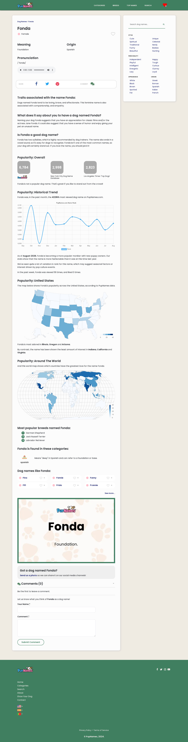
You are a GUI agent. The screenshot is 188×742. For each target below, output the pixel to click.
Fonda (31, 21)
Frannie (94, 485)
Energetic (134, 68)
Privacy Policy (85, 730)
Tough (155, 62)
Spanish (155, 86)
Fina (25, 477)
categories (99, 5)
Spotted (133, 89)
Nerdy (154, 44)
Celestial (156, 41)
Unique (155, 38)
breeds (116, 5)
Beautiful (134, 51)
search (148, 5)
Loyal (154, 71)
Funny (132, 48)
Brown (132, 86)
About (20, 692)
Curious (155, 65)
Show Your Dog (24, 696)
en (22, 706)
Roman (155, 83)
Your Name (23, 604)
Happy (155, 59)
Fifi (24, 485)
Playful (133, 62)
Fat (131, 92)
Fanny (93, 477)
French (155, 92)
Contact (21, 700)
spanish (24, 462)
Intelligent (134, 65)
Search (20, 689)
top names (132, 5)
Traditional (134, 44)
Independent (135, 59)
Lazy (132, 71)
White (132, 80)
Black (132, 83)
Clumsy (155, 68)
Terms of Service (101, 730)
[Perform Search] (163, 24)
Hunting (155, 51)
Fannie (59, 477)
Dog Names (22, 21)
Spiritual (133, 41)
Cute (132, 38)
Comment (23, 616)
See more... (110, 493)
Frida (59, 485)
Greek (155, 80)
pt (22, 714)
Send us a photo (28, 575)
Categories (22, 685)
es (22, 710)
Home (20, 682)
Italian (155, 89)
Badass (155, 48)
